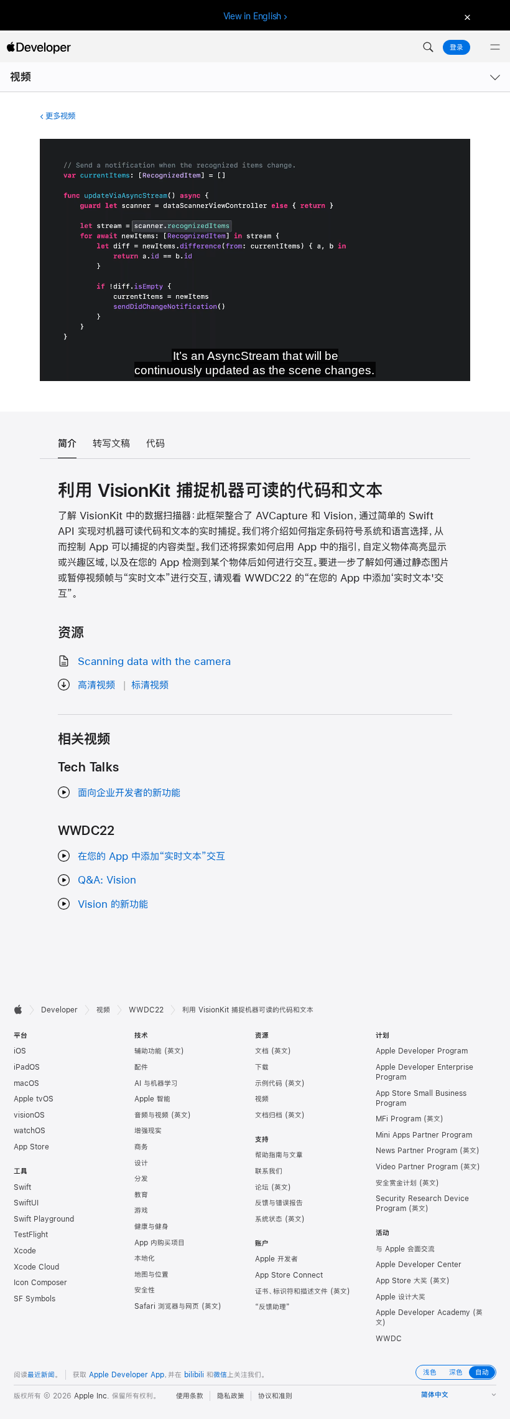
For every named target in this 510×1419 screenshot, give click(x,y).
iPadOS (27, 1067)
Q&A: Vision (107, 879)
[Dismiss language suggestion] (466, 16)
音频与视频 (151, 1115)
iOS (20, 1051)
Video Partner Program (417, 1167)
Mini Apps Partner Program (424, 1135)
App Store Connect (289, 1275)
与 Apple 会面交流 (405, 1249)
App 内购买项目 (159, 1243)
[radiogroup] (455, 1372)
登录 (456, 47)
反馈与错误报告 (279, 1203)
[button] (428, 47)
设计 (141, 1163)
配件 (141, 1067)
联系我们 (268, 1171)
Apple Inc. (91, 1396)
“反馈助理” (272, 1307)
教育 (141, 1195)
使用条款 (189, 1396)
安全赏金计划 (396, 1183)
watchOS (29, 1130)
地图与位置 (151, 1274)
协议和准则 (275, 1396)
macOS (26, 1083)
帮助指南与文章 (279, 1155)
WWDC (389, 1338)
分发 (141, 1178)
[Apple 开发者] (38, 47)
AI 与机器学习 (156, 1083)
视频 (20, 77)
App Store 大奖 (401, 1281)
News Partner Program (416, 1150)
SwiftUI (26, 1203)
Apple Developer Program (422, 1051)
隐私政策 (230, 1396)
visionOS (29, 1115)
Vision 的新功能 (113, 903)
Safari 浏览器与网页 (166, 1306)
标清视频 (150, 684)
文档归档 (268, 1115)
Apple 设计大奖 (400, 1297)
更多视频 (60, 115)
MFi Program (398, 1119)
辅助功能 (148, 1051)
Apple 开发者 (276, 1259)
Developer (59, 1010)
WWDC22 (146, 1010)
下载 (262, 1067)
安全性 (144, 1290)
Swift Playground (44, 1219)
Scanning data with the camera (154, 661)
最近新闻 (41, 1375)
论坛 (262, 1187)
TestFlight (31, 1234)
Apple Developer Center (418, 1264)
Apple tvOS (33, 1099)
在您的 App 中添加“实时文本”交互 (151, 856)
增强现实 (148, 1130)
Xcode (25, 1251)
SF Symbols (34, 1299)
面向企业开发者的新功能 (129, 792)
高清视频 (96, 684)
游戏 (141, 1210)
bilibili (194, 1375)
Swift (22, 1187)
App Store (31, 1147)
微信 (220, 1375)
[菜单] (495, 47)
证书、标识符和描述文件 (291, 1291)
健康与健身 (151, 1226)
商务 (141, 1147)
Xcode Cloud (36, 1267)
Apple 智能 (152, 1099)
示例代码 (268, 1083)
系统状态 (268, 1219)
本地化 (144, 1258)
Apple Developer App (126, 1375)
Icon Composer (40, 1282)
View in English (252, 16)
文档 (262, 1051)
